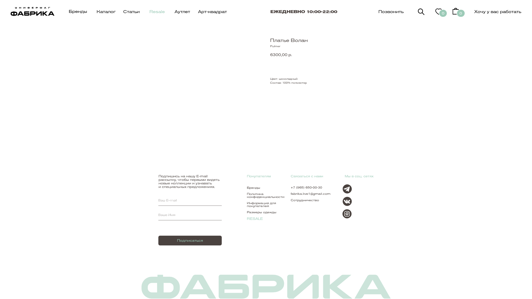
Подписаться (190, 240)
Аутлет (182, 11)
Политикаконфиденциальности (265, 195)
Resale (157, 11)
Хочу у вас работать (497, 11)
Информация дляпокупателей (261, 204)
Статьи (131, 11)
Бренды (78, 11)
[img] (421, 12)
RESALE (255, 219)
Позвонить (391, 11)
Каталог (106, 11)
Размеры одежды (261, 212)
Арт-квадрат (212, 11)
